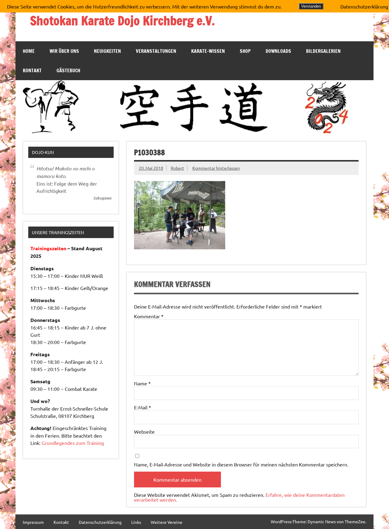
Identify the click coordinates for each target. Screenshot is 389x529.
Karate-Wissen (208, 51)
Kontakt (32, 70)
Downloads (278, 51)
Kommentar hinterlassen (216, 168)
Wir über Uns (64, 51)
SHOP (245, 51)
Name (142, 383)
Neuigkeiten (107, 51)
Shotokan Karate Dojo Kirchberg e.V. (122, 20)
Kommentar (149, 316)
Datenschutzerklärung (100, 522)
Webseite (144, 431)
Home (29, 51)
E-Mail (142, 407)
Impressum (33, 522)
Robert (177, 168)
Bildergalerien (323, 51)
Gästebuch (68, 70)
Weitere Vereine (166, 522)
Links (136, 522)
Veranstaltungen (156, 51)
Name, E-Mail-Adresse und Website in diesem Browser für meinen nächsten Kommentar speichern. (241, 464)
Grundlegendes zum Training (73, 443)
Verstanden (311, 6)
